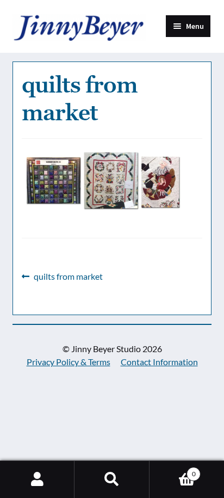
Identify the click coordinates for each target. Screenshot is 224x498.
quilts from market (68, 276)
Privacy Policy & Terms (68, 361)
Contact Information (159, 361)
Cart (173, 470)
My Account (37, 479)
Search (111, 479)
